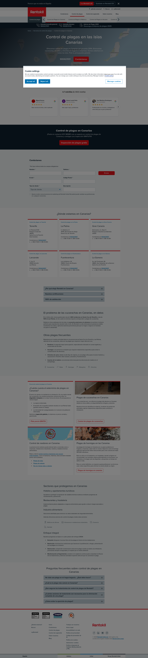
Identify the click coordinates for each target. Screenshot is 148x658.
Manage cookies (114, 81)
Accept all (31, 81)
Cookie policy (109, 76)
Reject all (44, 81)
